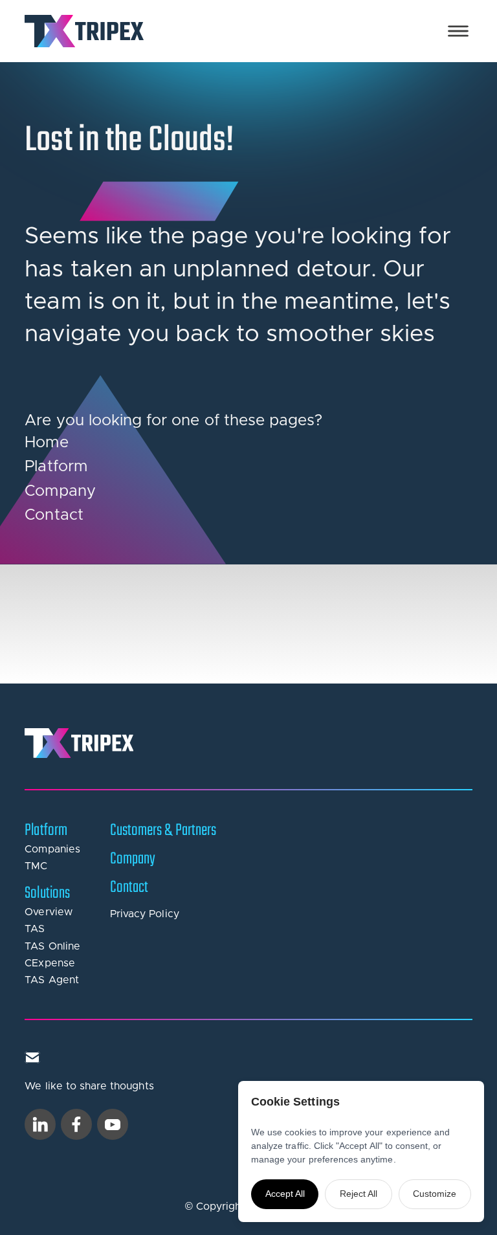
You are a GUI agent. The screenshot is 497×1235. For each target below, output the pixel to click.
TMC (36, 866)
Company (60, 491)
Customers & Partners (163, 830)
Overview (48, 912)
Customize (434, 1193)
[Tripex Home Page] (84, 31)
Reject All (358, 1193)
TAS (35, 929)
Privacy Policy (144, 914)
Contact (54, 515)
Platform (56, 466)
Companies (52, 849)
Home (46, 443)
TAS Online (52, 946)
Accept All (285, 1193)
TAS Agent (51, 980)
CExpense (49, 963)
